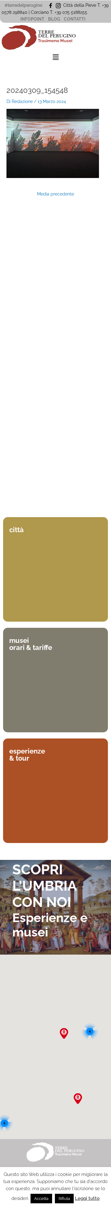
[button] (55, 57)
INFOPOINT (32, 19)
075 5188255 (76, 12)
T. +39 (56, 12)
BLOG (54, 19)
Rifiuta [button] (64, 1198)
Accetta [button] (41, 1198)
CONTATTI (74, 19)
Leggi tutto (87, 1198)
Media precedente (55, 194)
